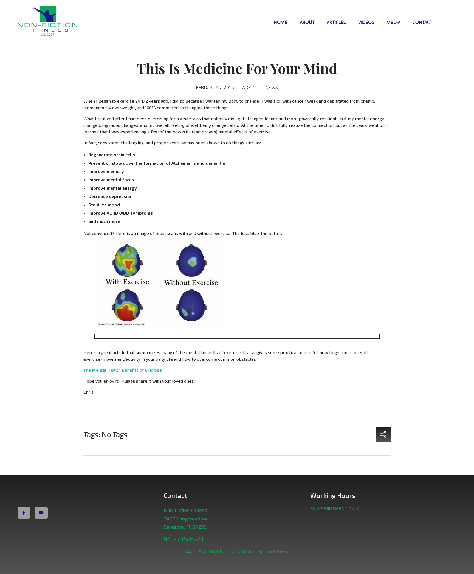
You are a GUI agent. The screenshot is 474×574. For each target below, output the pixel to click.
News (272, 87)
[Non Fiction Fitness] (60, 21)
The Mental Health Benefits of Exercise (122, 370)
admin (249, 87)
